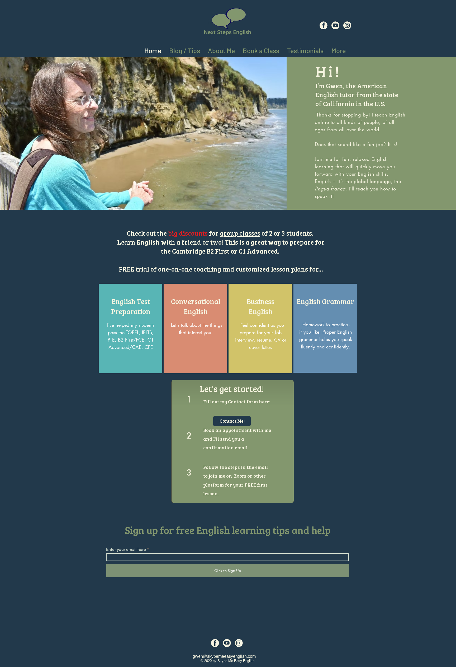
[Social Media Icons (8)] (347, 25)
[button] (338, 49)
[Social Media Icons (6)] (323, 25)
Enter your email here (126, 549)
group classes (240, 232)
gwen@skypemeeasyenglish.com (224, 656)
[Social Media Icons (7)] (335, 25)
